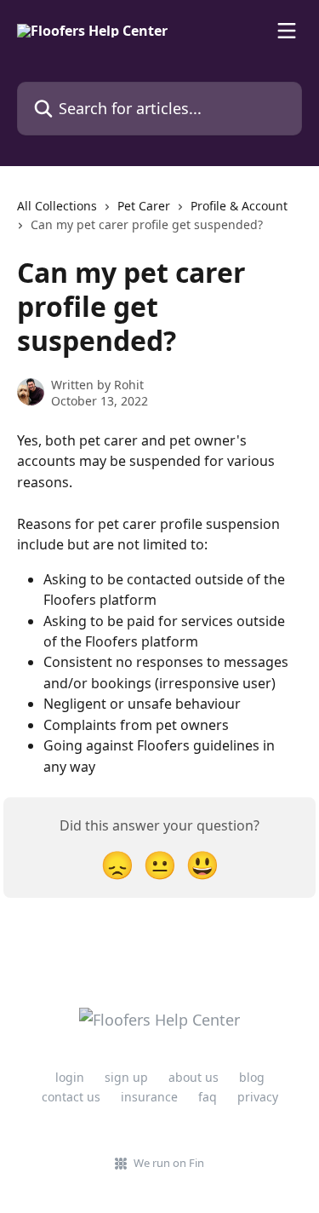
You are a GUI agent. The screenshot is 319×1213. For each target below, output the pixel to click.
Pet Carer (143, 206)
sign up (126, 1077)
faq (207, 1097)
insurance (149, 1097)
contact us (71, 1097)
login (69, 1077)
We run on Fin (169, 1162)
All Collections (57, 206)
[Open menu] (286, 30)
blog (252, 1077)
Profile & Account (239, 206)
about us (193, 1077)
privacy (257, 1097)
